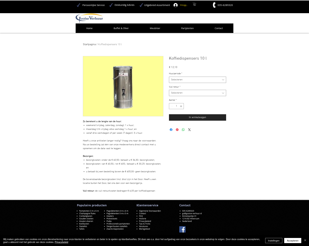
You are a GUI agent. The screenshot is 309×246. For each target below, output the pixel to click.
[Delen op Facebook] (171, 130)
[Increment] (181, 106)
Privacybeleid (61, 242)
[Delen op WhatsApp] (183, 130)
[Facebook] (182, 229)
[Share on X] (189, 130)
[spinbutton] (176, 106)
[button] (195, 4)
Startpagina (89, 44)
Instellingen (274, 240)
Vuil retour (174, 87)
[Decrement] (171, 106)
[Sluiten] (305, 240)
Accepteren (293, 240)
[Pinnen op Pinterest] (177, 130)
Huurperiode (175, 73)
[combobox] (197, 80)
